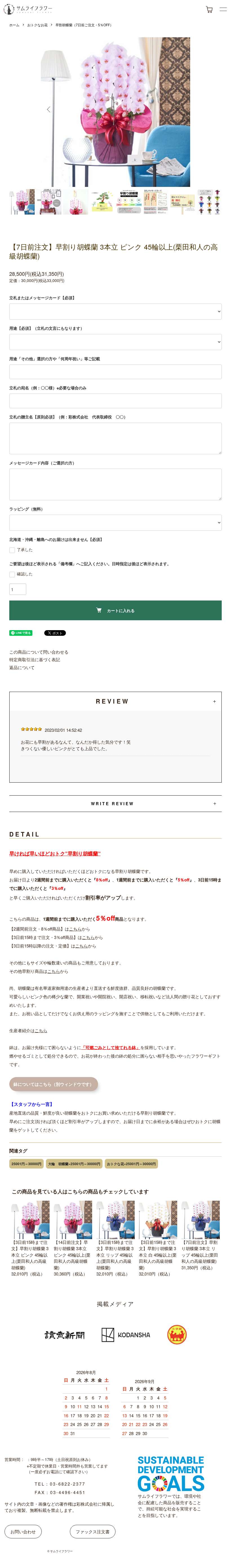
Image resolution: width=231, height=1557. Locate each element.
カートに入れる (121, 610)
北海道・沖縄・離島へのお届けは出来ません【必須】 (56, 539)
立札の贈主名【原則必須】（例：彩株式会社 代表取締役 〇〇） (68, 417)
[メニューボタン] (223, 9)
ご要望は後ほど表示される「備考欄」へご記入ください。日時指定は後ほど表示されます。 (90, 563)
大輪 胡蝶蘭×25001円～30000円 (74, 1163)
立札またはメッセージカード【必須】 (42, 297)
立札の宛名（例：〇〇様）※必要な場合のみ (47, 387)
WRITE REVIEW (112, 803)
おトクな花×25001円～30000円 (131, 1163)
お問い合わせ (23, 1531)
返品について (22, 667)
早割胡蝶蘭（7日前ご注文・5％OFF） (84, 24)
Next (179, 112)
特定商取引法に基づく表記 (34, 659)
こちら (75, 929)
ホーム (14, 24)
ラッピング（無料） (27, 509)
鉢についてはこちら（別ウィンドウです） (54, 1084)
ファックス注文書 (93, 1531)
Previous (52, 112)
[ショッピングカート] (209, 9)
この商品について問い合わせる (38, 652)
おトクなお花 (37, 24)
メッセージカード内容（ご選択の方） (42, 463)
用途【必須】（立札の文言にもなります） (46, 328)
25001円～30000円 (26, 1163)
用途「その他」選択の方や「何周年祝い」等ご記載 (54, 358)
